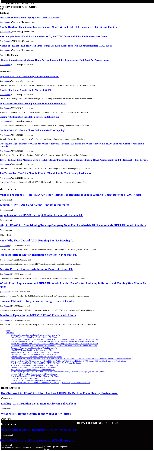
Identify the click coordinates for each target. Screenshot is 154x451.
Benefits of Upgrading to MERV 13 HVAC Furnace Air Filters (34, 376)
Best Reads (10, 333)
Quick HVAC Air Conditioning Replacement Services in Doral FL (36, 380)
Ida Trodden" (6, 22)
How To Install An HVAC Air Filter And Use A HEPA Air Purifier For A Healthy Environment (47, 363)
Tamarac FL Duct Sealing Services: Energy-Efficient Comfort (34, 374)
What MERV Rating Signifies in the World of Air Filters (32, 350)
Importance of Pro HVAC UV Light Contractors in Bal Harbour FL (36, 352)
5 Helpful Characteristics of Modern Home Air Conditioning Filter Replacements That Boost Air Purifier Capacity (54, 346)
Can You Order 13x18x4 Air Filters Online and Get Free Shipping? (36, 357)
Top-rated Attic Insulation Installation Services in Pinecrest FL (34, 367)
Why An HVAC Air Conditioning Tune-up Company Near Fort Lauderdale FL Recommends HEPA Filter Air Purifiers (56, 339)
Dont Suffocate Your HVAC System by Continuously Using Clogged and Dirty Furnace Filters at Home (50, 383)
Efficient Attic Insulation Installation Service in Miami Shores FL (35, 335)
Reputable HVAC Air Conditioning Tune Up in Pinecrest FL (34, 348)
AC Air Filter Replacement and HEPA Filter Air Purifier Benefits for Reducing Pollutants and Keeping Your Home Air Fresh (58, 372)
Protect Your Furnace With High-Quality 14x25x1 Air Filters (34, 337)
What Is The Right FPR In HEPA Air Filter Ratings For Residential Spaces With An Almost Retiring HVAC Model (54, 344)
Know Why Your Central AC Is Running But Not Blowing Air (34, 365)
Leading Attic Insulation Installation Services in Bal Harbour (33, 354)
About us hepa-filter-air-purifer (55, 447)
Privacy (47, 449)
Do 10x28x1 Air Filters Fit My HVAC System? (29, 378)
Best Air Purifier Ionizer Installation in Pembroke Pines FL (33, 370)
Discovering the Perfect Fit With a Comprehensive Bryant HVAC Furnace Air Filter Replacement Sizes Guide (52, 341)
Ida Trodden (5, 65)
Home (8, 331)
